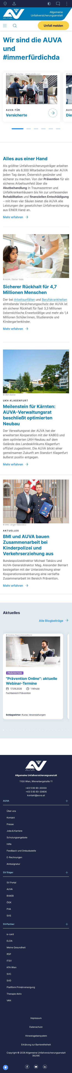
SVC (9, 974)
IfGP (9, 954)
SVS (9, 915)
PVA (9, 909)
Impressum (36, 1018)
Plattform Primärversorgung (21, 987)
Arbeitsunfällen (24, 299)
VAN (9, 1000)
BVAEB (10, 895)
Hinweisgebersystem (36, 1035)
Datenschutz (36, 1027)
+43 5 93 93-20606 (36, 791)
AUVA (10, 889)
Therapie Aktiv (14, 993)
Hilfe (9, 844)
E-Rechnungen (14, 857)
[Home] (14, 14)
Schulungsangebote (17, 837)
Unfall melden (53, 25)
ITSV (9, 960)
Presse (10, 824)
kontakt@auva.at (36, 795)
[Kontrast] (49, 3)
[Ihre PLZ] (5, 3)
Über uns (11, 811)
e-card (10, 934)
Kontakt (11, 817)
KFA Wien (11, 967)
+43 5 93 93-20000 (36, 788)
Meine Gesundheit (16, 947)
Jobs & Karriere (14, 830)
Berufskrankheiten (54, 299)
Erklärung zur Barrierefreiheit (36, 1044)
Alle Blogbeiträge (51, 620)
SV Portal (11, 882)
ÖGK (9, 902)
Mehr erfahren (13, 217)
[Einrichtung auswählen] (14, 3)
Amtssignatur (13, 864)
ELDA (9, 940)
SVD (9, 980)
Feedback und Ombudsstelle (21, 850)
